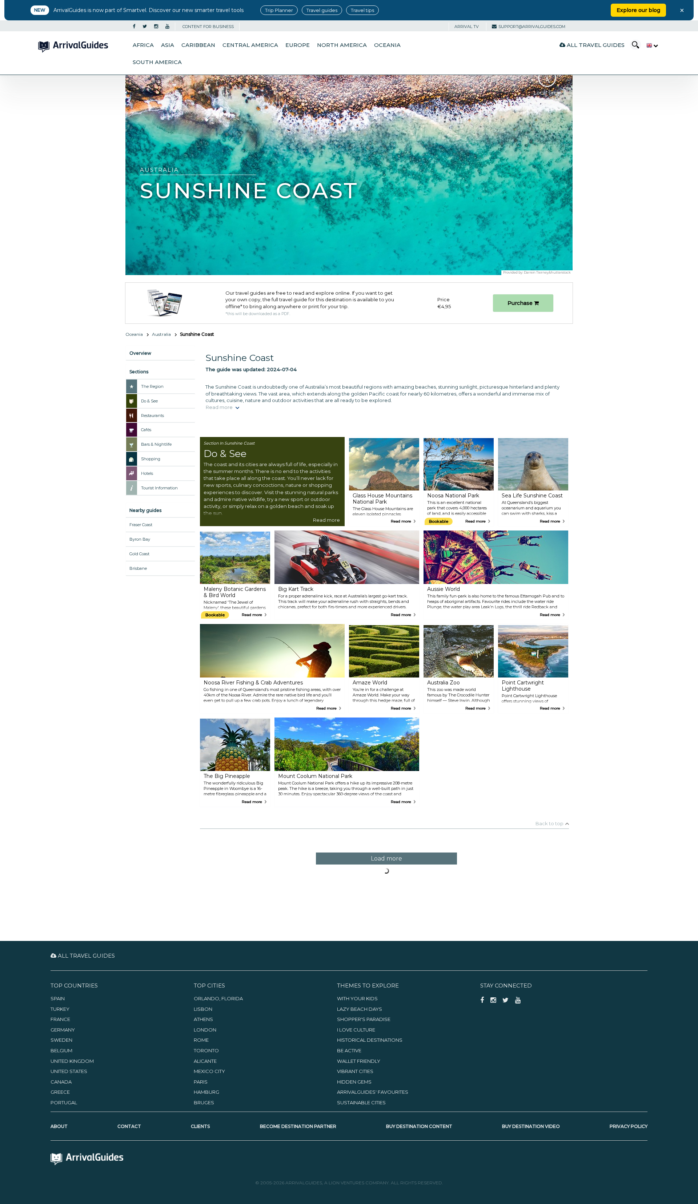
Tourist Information (159, 487)
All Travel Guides (595, 44)
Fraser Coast (140, 524)
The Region (152, 386)
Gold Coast (139, 553)
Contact (129, 1126)
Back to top (549, 823)
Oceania (387, 45)
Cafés (146, 429)
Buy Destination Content (419, 1126)
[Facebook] (134, 26)
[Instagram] (156, 26)
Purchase (521, 303)
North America (342, 45)
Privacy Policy (628, 1126)
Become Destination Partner (298, 1126)
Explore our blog (638, 10)
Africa (143, 45)
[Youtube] (167, 26)
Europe (297, 45)
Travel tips (362, 10)
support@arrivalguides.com (531, 26)
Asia (167, 45)
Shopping (150, 458)
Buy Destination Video (531, 1126)
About (59, 1126)
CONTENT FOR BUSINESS (208, 26)
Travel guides (321, 10)
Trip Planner (279, 10)
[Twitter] (145, 26)
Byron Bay (139, 539)
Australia (161, 334)
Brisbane (138, 568)
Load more (386, 858)
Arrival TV (466, 26)
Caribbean (198, 45)
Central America (250, 45)
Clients (200, 1126)
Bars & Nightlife (156, 444)
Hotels (147, 473)
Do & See (149, 401)
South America (157, 62)
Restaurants (152, 415)
